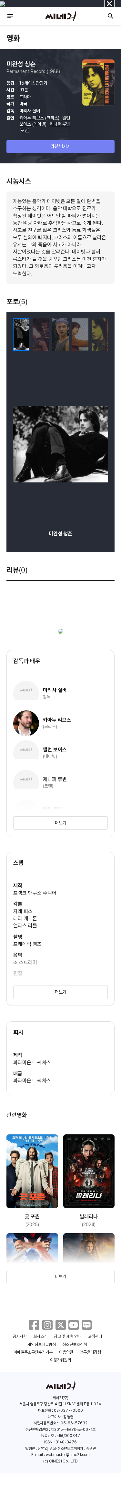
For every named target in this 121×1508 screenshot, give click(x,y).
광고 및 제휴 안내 (68, 1336)
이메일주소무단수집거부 (33, 1352)
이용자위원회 (60, 1360)
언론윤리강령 (90, 1352)
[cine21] (60, 16)
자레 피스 (23, 911)
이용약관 (66, 1352)
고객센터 (95, 1336)
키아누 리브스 (32, 117)
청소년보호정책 (74, 1344)
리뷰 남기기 (60, 146)
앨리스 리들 (25, 926)
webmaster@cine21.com (68, 1454)
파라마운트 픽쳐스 (32, 1062)
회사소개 (40, 1336)
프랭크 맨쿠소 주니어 (34, 893)
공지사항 (20, 1336)
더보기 (60, 822)
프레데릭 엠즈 (27, 944)
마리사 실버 (30, 110)
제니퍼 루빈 (60, 124)
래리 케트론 (25, 918)
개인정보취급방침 (41, 1344)
